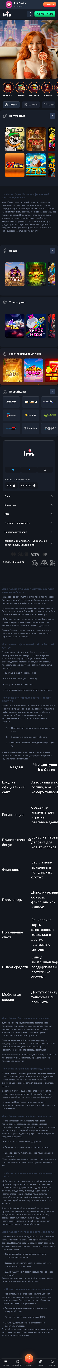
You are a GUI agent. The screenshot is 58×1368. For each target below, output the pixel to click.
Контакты (10, 505)
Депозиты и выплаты (17, 523)
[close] (3, 4)
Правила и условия (16, 532)
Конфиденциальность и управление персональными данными (26, 543)
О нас (8, 496)
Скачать (49, 4)
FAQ (7, 514)
